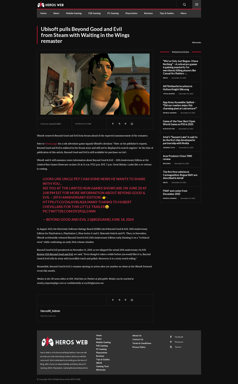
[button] (184, 4)
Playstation (169, 129)
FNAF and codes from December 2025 (175, 192)
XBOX (165, 78)
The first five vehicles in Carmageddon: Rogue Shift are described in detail (180, 174)
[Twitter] (119, 123)
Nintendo (196, 42)
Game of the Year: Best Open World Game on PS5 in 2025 (179, 123)
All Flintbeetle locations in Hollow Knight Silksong (177, 88)
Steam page (51, 143)
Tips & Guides (169, 94)
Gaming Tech (169, 148)
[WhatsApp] (132, 123)
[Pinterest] (125, 123)
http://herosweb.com (48, 316)
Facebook (179, 337)
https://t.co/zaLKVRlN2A (65, 202)
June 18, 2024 (122, 219)
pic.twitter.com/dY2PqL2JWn (69, 211)
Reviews (167, 163)
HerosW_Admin (50, 311)
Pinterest (179, 342)
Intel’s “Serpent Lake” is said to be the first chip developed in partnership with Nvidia (180, 140)
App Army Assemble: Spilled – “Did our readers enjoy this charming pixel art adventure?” (180, 105)
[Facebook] (113, 123)
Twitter (178, 347)
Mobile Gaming (170, 113)
